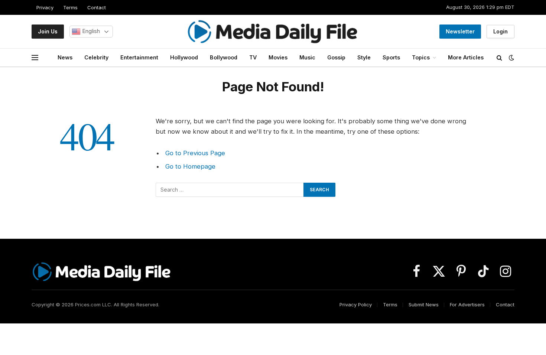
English (90, 31)
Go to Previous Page (195, 153)
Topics (421, 57)
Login (500, 31)
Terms (70, 7)
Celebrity (96, 57)
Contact (96, 7)
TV (253, 57)
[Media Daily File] (273, 31)
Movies (278, 57)
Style (364, 57)
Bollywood (223, 57)
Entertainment (139, 57)
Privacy (44, 7)
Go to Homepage (190, 166)
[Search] (499, 57)
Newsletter (460, 31)
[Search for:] (230, 190)
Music (307, 57)
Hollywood (184, 57)
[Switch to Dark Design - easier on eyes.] (510, 58)
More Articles (466, 57)
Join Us (48, 31)
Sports (391, 57)
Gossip (336, 57)
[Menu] (35, 57)
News (65, 57)
